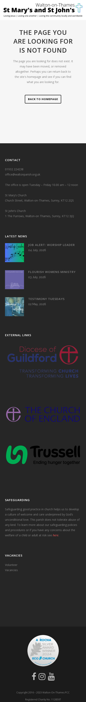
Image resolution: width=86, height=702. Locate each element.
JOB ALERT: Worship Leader (51, 245)
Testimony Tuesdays (46, 299)
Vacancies (11, 570)
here (55, 535)
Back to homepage (43, 99)
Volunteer (11, 565)
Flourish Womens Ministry (52, 272)
